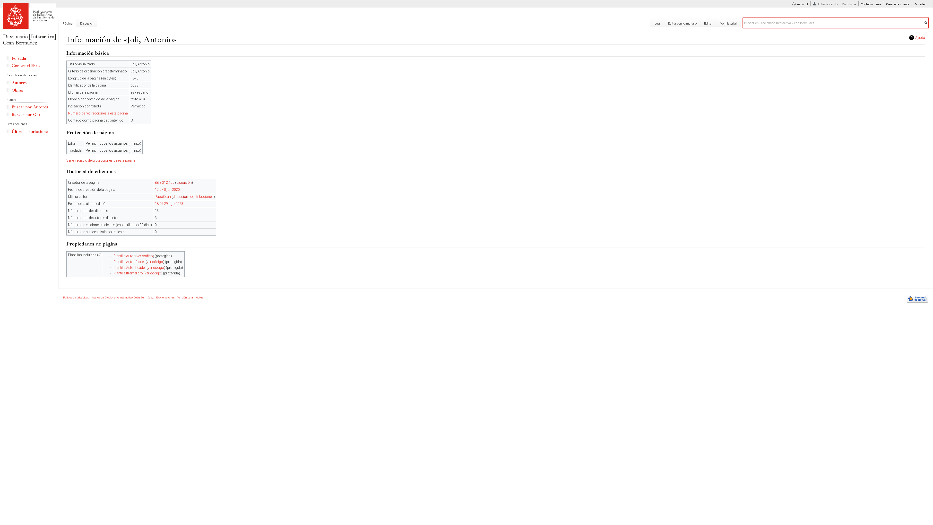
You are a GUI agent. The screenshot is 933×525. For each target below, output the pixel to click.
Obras (17, 90)
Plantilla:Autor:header (129, 268)
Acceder (920, 4)
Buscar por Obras (28, 115)
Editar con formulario (682, 23)
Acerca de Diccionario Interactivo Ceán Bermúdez (123, 297)
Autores (19, 83)
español (802, 4)
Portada (19, 58)
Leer (657, 23)
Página (67, 23)
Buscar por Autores (30, 107)
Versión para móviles (190, 297)
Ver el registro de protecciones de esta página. (101, 160)
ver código (145, 256)
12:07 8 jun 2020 (167, 190)
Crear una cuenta (897, 4)
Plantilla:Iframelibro (128, 273)
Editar (708, 23)
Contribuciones (871, 4)
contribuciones (202, 197)
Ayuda (920, 38)
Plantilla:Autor (124, 256)
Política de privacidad (76, 297)
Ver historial (728, 23)
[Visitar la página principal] (29, 24)
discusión (184, 182)
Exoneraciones (165, 297)
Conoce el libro (26, 66)
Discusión (849, 4)
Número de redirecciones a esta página (98, 113)
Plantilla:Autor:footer (129, 262)
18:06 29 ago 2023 (169, 204)
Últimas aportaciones (30, 132)
